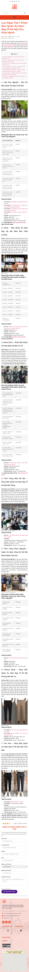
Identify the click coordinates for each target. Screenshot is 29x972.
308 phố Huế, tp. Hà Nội (17, 801)
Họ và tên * (4, 838)
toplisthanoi (10, 46)
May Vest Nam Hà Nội (19, 222)
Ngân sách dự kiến (6, 870)
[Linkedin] (9, 922)
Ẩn (17, 54)
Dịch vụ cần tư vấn (6, 864)
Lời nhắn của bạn (5, 876)
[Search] (25, 13)
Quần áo (5, 38)
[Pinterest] (6, 922)
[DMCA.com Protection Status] (8, 946)
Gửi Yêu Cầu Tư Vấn (9, 891)
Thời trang (11, 38)
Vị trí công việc (5, 844)
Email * (3, 851)
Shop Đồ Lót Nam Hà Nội (18, 337)
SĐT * (2, 857)
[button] (14, 17)
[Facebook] (3, 922)
